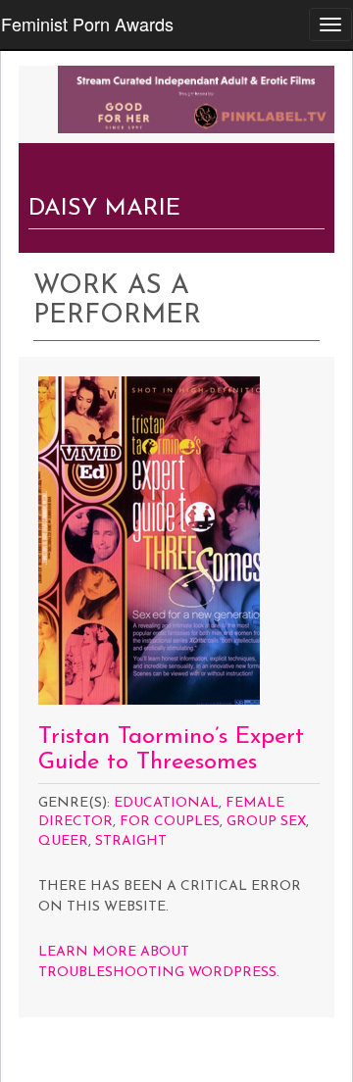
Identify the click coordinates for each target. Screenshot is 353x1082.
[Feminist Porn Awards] (196, 97)
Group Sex (266, 821)
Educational (166, 803)
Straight (131, 841)
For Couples (170, 821)
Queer (63, 841)
